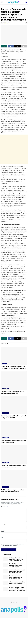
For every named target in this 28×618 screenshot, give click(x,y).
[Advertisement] (14, 149)
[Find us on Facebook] (11, 602)
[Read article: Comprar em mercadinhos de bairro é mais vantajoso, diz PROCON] (14, 405)
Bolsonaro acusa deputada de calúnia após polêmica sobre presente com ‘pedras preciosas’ (17, 589)
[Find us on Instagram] (13, 602)
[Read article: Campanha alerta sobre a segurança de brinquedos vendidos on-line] (14, 380)
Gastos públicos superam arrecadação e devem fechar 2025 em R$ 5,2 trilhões (16, 559)
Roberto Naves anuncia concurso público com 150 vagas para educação (15, 577)
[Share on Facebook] (11, 46)
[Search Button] (26, 2)
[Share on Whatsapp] (4, 46)
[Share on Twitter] (17, 46)
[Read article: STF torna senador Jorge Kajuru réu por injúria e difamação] (5, 583)
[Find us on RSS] (16, 602)
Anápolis (4, 363)
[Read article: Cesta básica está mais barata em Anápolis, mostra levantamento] (14, 430)
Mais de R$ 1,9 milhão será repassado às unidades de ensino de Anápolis (15, 565)
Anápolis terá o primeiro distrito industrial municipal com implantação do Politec (17, 571)
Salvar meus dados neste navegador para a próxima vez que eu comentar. (13, 544)
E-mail (3, 531)
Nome (3, 524)
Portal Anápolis (5, 22)
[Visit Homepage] (13, 2)
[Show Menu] (1, 2)
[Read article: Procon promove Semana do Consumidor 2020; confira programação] (14, 454)
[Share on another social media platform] (24, 46)
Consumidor (5, 388)
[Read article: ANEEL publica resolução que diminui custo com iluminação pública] (14, 479)
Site (2, 537)
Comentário (4, 506)
